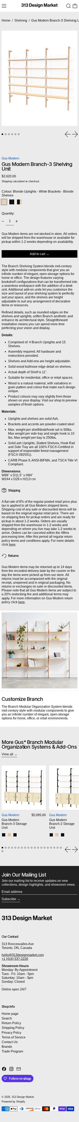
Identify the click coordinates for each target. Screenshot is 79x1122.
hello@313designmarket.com (23, 955)
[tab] (2, 134)
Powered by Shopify (13, 1101)
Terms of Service (14, 1037)
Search (7, 1018)
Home (6, 20)
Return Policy (11, 1023)
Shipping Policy (13, 1027)
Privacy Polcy (11, 1032)
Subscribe (9, 899)
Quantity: (8, 213)
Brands (7, 1046)
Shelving (20, 20)
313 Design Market (23, 1096)
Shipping (7, 181)
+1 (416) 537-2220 (15, 959)
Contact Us (10, 1042)
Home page (10, 1013)
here (12, 544)
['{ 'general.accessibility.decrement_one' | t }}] (3, 221)
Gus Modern (10, 158)
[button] (68, 6)
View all (7, 754)
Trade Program (12, 1051)
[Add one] (16, 221)
